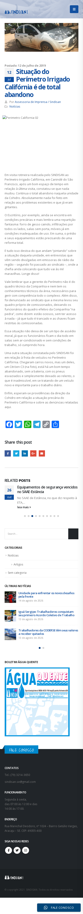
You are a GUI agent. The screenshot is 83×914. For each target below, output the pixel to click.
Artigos (18, 564)
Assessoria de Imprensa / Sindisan (38, 102)
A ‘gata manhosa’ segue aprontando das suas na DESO (45, 489)
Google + (33, 453)
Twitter (16, 453)
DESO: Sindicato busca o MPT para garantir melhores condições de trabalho (46, 635)
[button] (25, 516)
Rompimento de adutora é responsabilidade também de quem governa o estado (47, 595)
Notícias (14, 106)
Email (42, 453)
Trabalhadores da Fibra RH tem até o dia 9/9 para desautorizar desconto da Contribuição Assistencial (47, 615)
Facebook (8, 453)
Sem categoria (17, 573)
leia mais (23, 507)
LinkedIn (25, 453)
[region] (41, 872)
